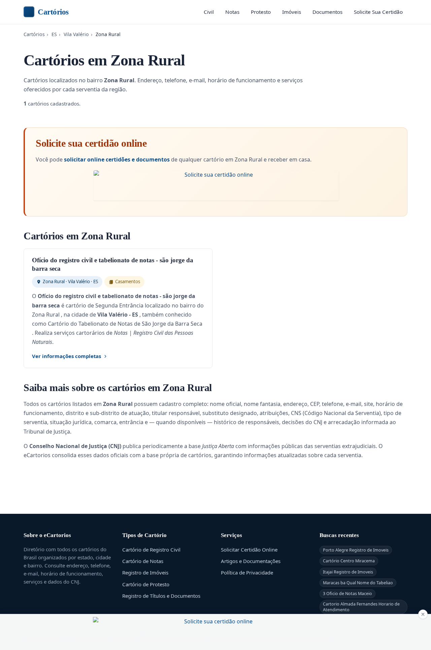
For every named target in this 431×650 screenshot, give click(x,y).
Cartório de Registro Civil (151, 549)
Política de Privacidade (247, 572)
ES (54, 34)
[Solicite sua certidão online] (216, 185)
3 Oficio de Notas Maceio (347, 593)
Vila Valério (76, 34)
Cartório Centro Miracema (349, 561)
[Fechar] (423, 614)
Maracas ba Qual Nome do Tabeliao (358, 583)
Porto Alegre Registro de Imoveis (356, 550)
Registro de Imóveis (145, 572)
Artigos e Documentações (250, 561)
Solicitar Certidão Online (249, 549)
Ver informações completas (66, 356)
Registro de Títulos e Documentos (161, 595)
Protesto (261, 11)
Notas (232, 11)
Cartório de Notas (142, 561)
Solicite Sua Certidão (378, 11)
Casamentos (127, 281)
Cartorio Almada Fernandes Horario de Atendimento (361, 607)
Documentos (327, 11)
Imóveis (291, 11)
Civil (209, 11)
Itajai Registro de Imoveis (348, 572)
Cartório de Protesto (145, 584)
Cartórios (53, 11)
